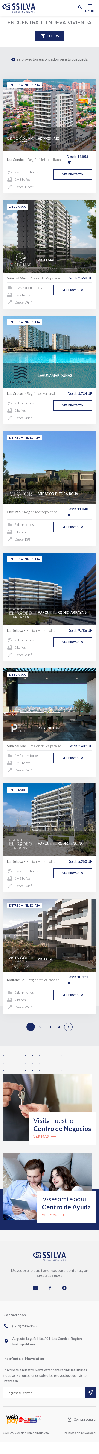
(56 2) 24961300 (20, 1326)
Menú (89, 8)
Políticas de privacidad (80, 1433)
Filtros (49, 36)
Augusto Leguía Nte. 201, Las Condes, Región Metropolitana (42, 1341)
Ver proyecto (72, 174)
